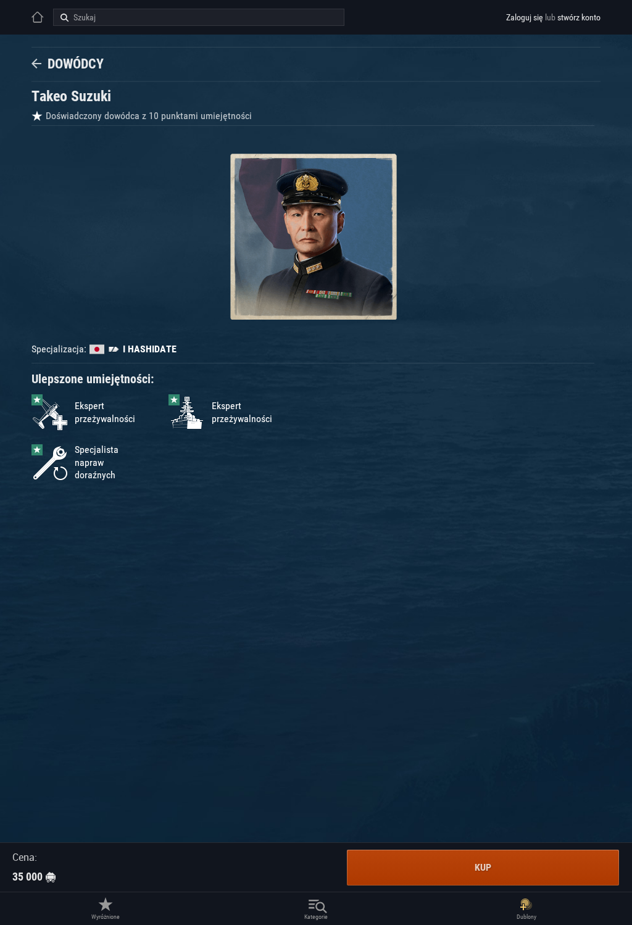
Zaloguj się (524, 17)
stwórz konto (579, 17)
